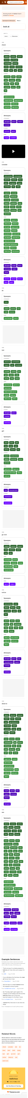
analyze (7, 56)
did (16, 1047)
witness (12, 732)
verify (20, 70)
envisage (7, 200)
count (18, 80)
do (20, 1047)
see (13, 186)
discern (13, 607)
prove (13, 87)
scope (6, 872)
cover (6, 302)
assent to (14, 220)
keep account (18, 100)
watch (17, 378)
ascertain (7, 76)
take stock (15, 107)
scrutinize (19, 67)
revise (20, 563)
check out (7, 361)
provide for (8, 234)
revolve (7, 210)
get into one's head (10, 472)
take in (15, 398)
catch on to (8, 469)
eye (6, 851)
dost (9, 1050)
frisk (12, 83)
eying (18, 1050)
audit (13, 76)
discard (14, 278)
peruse (15, 559)
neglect (20, 121)
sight (19, 872)
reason (13, 207)
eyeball (7, 83)
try (15, 70)
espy (6, 627)
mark (16, 627)
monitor (15, 63)
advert (6, 621)
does (4, 1050)
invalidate (13, 137)
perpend (14, 230)
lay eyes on (8, 892)
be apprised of (9, 881)
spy (10, 753)
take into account (9, 241)
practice (7, 563)
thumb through (9, 570)
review (12, 67)
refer (6, 631)
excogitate (15, 200)
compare (11, 80)
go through (14, 60)
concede (14, 193)
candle (19, 76)
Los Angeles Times (8, 999)
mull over (7, 230)
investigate (8, 63)
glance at (16, 384)
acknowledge (8, 176)
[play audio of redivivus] (8, 1082)
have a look (8, 388)
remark (11, 631)
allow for (7, 220)
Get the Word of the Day (13, 1086)
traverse (12, 312)
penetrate (17, 865)
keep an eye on (9, 769)
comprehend (14, 456)
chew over (7, 223)
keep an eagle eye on (10, 391)
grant (6, 183)
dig (11, 624)
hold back (7, 672)
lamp (16, 769)
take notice (19, 895)
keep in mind (15, 227)
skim (10, 553)
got (19, 1054)
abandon (7, 278)
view (12, 378)
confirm (13, 56)
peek (15, 861)
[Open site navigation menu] (2, 2)
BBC (5, 974)
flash (19, 746)
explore (7, 308)
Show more (15, 36)
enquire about (8, 100)
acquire (7, 456)
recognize (12, 183)
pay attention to (13, 722)
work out (7, 476)
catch (6, 442)
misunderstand (13, 490)
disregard (7, 121)
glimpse (17, 854)
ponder (7, 207)
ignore (14, 121)
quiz (18, 87)
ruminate (13, 210)
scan (19, 210)
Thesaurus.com (5, 2)
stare (10, 875)
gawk (20, 851)
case (6, 80)
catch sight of (8, 888)
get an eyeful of (9, 766)
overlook (7, 87)
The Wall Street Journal (9, 988)
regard (19, 183)
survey (6, 378)
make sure (15, 104)
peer (6, 865)
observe (17, 827)
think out (13, 248)
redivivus (13, 1078)
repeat (18, 549)
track (6, 312)
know (10, 446)
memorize (13, 459)
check (4, 1047)
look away (7, 269)
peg (10, 865)
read (6, 549)
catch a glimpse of (10, 885)
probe (6, 67)
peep (20, 861)
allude (12, 621)
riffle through (8, 566)
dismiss (20, 278)
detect (6, 607)
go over (13, 1054)
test (11, 70)
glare (11, 854)
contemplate (17, 176)
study (6, 70)
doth (13, 1050)
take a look (8, 398)
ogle (6, 375)
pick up (6, 449)
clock (17, 621)
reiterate (13, 563)
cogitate (7, 193)
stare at (13, 395)
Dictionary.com (26, 2)
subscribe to (15, 237)
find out (7, 60)
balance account (9, 97)
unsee (20, 923)
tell (5, 90)
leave (6, 282)
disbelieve (7, 909)
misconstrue (8, 503)
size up (6, 395)
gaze (6, 854)
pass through (8, 318)
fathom (7, 459)
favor (20, 179)
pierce (6, 868)
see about (7, 237)
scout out (7, 107)
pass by (7, 797)
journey (13, 308)
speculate (7, 213)
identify (20, 824)
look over (7, 104)
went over (5, 1060)
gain (17, 442)
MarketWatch (7, 981)
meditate (13, 203)
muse (19, 203)
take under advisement (11, 244)
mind (21, 627)
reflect (19, 207)
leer (19, 371)
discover (13, 715)
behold (12, 739)
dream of (15, 223)
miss (6, 490)
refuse (6, 272)
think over (7, 251)
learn (16, 446)
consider (7, 371)
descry (6, 624)
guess (13, 131)
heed (11, 627)
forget (6, 137)
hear (6, 446)
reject (11, 282)
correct (20, 56)
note (17, 83)
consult (7, 196)
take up (7, 248)
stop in (16, 318)
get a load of (14, 637)
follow (11, 442)
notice (20, 459)
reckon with (16, 234)
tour (18, 308)
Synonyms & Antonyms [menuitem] (9, 20)
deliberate (14, 196)
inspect (7, 203)
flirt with (7, 227)
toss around (15, 251)
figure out (16, 469)
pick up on (15, 641)
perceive (7, 462)
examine (14, 179)
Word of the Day (13, 1076)
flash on (7, 637)
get (8, 1054)
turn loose (14, 929)
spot (6, 614)
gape (15, 851)
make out (7, 641)
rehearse (11, 549)
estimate (7, 131)
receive (13, 449)
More (18, 20)
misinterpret (8, 496)
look (6, 827)
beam (6, 739)
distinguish (18, 624)
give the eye (8, 384)
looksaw (11, 15)
